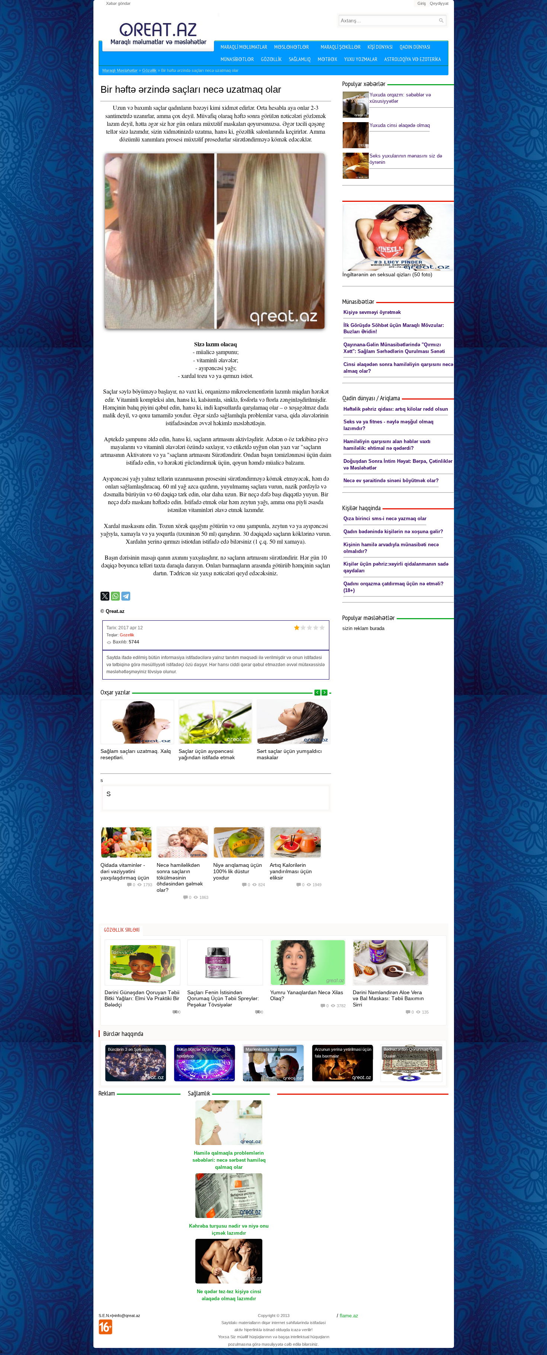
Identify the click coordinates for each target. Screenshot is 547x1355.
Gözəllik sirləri (122, 930)
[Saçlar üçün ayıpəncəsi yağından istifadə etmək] (215, 722)
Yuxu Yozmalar (360, 59)
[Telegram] (125, 596)
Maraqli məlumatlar (244, 47)
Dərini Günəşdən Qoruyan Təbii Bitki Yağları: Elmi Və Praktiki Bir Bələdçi (142, 998)
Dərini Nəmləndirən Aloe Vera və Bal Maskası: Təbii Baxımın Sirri (388, 998)
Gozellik (127, 635)
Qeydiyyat (439, 3)
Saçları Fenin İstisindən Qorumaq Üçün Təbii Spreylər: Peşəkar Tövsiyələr (223, 998)
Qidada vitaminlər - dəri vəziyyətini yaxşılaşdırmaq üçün (124, 871)
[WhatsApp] (115, 596)
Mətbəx (327, 59)
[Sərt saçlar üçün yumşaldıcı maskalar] (293, 722)
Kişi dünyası (380, 47)
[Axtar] (441, 20)
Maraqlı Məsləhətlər (120, 70)
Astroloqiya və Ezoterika (412, 59)
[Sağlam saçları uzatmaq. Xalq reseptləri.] (137, 722)
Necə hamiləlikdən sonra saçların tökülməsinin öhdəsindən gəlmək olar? (180, 877)
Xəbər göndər (118, 3)
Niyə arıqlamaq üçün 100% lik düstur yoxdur (237, 871)
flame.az (349, 1316)
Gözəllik (271, 59)
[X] (104, 596)
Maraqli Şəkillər (341, 47)
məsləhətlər (291, 47)
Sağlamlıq (300, 59)
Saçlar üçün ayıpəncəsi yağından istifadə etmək (207, 754)
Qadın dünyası (415, 47)
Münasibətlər (237, 59)
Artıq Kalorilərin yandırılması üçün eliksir (291, 871)
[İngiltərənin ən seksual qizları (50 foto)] (398, 237)
